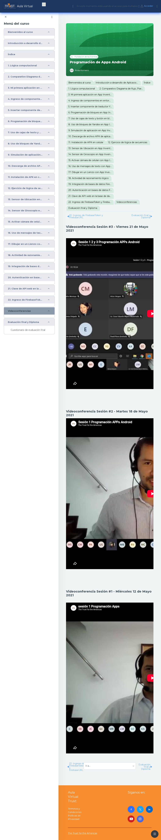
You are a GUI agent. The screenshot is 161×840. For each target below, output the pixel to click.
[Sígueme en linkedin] (149, 809)
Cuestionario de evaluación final (28, 330)
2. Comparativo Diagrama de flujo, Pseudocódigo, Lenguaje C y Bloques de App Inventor (25, 76)
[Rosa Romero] (79, 70)
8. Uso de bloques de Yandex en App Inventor (25, 143)
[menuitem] (44, 4)
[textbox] (109, 311)
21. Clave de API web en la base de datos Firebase (25, 288)
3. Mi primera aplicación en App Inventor (25, 88)
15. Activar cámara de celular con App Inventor (25, 221)
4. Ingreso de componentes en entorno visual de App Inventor (25, 99)
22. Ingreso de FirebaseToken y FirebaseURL (25, 300)
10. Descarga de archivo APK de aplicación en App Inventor (25, 166)
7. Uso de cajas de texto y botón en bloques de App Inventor (25, 132)
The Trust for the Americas (82, 833)
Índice (11, 54)
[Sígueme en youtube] (131, 818)
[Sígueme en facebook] (131, 809)
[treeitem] (29, 33)
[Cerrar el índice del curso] (6, 17)
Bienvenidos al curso (20, 32)
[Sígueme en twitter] (140, 809)
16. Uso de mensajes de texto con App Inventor (25, 233)
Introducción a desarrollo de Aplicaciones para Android (25, 43)
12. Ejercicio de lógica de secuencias (25, 188)
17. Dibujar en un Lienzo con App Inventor (25, 244)
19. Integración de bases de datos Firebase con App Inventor (25, 266)
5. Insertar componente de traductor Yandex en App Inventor (25, 110)
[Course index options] (52, 17)
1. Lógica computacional (22, 65)
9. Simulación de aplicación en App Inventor (25, 155)
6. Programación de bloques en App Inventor (25, 121)
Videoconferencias (19, 311)
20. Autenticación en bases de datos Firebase (25, 277)
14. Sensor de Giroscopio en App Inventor (25, 210)
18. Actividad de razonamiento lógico (25, 255)
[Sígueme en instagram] (140, 818)
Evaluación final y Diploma (23, 322)
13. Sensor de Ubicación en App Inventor (25, 199)
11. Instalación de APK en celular (25, 177)
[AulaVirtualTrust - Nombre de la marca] (18, 6)
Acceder (148, 6)
